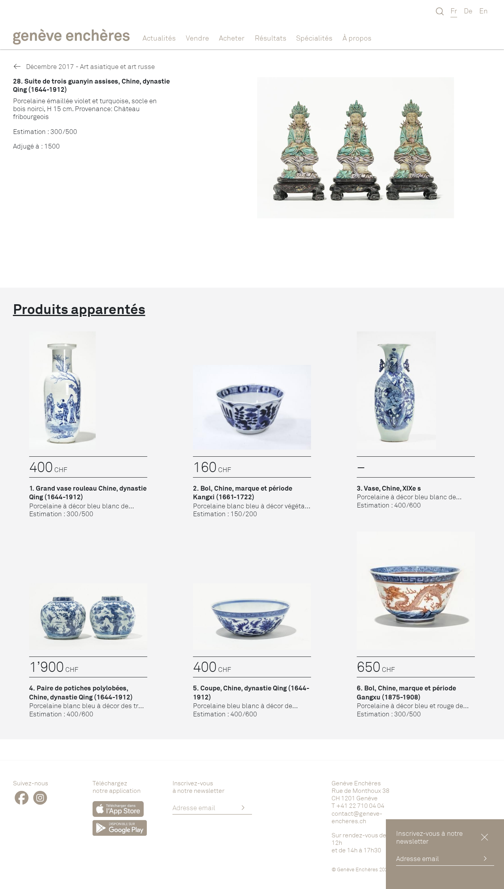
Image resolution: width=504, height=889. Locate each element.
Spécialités (314, 37)
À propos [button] (357, 37)
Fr (453, 10)
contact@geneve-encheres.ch (357, 817)
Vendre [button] (197, 37)
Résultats (270, 37)
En (483, 10)
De (468, 10)
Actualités (159, 37)
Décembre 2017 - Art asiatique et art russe (89, 66)
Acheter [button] (232, 37)
